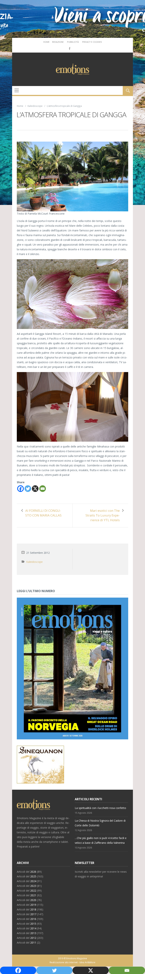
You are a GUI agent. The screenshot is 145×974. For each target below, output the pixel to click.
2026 (33, 871)
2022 (33, 890)
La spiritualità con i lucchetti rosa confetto (100, 808)
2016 (33, 919)
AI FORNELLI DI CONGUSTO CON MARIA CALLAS (43, 512)
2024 (33, 881)
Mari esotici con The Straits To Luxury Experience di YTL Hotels (103, 515)
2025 (33, 876)
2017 (33, 914)
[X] (35, 488)
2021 (33, 895)
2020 (33, 900)
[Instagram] (75, 48)
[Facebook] (69, 48)
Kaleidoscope (35, 105)
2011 (33, 942)
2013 (33, 933)
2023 (33, 886)
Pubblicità (73, 41)
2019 (33, 905)
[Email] (42, 488)
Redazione (58, 41)
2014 (33, 928)
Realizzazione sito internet (64, 962)
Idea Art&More (87, 962)
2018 (33, 909)
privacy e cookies (92, 41)
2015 (33, 923)
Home (46, 41)
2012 (33, 938)
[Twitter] (28, 488)
